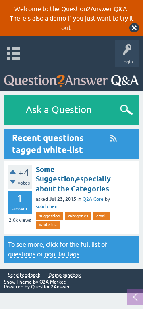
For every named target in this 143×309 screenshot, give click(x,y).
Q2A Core (93, 199)
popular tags (61, 254)
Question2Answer (50, 287)
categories (78, 216)
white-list (48, 224)
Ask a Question (59, 109)
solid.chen (47, 206)
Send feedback (24, 275)
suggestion (49, 216)
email (101, 216)
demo (58, 18)
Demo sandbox (64, 275)
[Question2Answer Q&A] (71, 77)
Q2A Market (52, 282)
